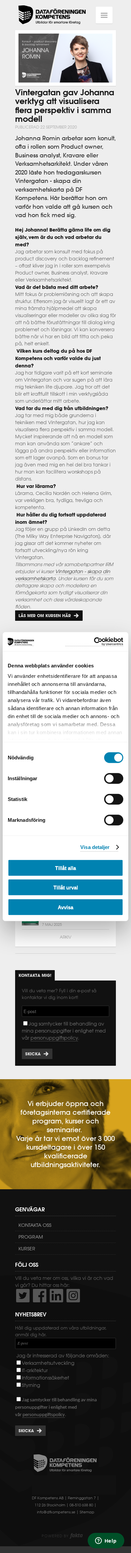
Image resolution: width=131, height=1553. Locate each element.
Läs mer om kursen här (44, 615)
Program (30, 1237)
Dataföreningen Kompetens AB (52, 15)
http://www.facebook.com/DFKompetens (39, 1295)
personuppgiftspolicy (54, 1038)
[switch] (113, 778)
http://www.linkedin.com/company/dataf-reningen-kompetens (56, 1295)
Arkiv (65, 937)
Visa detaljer (95, 847)
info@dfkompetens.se (56, 1512)
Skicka (33, 1054)
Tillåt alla (65, 867)
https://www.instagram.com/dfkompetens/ (73, 1295)
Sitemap (87, 1512)
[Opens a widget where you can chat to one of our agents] (105, 1541)
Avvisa (65, 907)
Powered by (62, 1536)
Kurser (26, 1249)
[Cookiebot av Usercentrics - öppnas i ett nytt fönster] (94, 641)
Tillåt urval (65, 887)
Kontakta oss (34, 1225)
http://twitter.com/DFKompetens (23, 1295)
